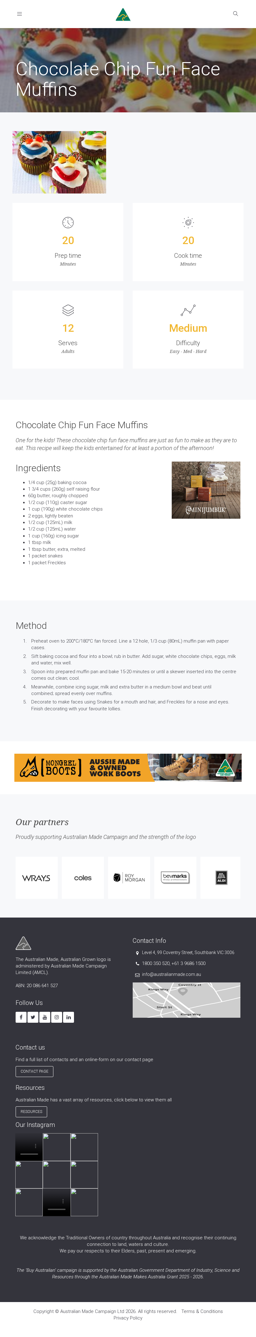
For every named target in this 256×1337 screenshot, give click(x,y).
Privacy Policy (128, 1318)
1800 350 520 (156, 963)
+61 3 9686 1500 (188, 963)
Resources (31, 1111)
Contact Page (34, 1071)
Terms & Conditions (202, 1311)
